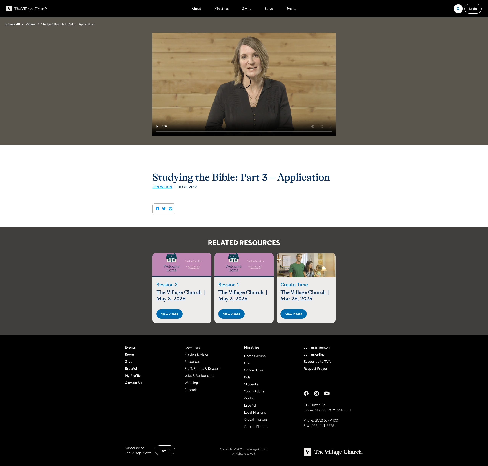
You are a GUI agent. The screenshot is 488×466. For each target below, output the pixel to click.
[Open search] (458, 8)
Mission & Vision (197, 354)
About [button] (196, 8)
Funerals (191, 390)
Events (291, 8)
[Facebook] (306, 393)
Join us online (314, 354)
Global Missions (255, 419)
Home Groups (255, 356)
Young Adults (254, 391)
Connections (253, 370)
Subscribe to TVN (317, 361)
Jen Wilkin (162, 187)
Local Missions (255, 412)
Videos (30, 24)
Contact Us (133, 383)
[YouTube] (327, 393)
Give (128, 361)
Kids (247, 377)
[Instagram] (316, 393)
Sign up (165, 450)
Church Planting (256, 426)
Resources (192, 361)
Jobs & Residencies (199, 376)
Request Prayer (315, 369)
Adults (249, 398)
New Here (192, 347)
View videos (169, 314)
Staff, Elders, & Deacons (203, 369)
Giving (246, 8)
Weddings (192, 383)
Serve (269, 8)
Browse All (12, 24)
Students (251, 384)
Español (131, 369)
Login (473, 8)
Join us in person (317, 347)
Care (247, 363)
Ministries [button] (221, 8)
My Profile (133, 376)
